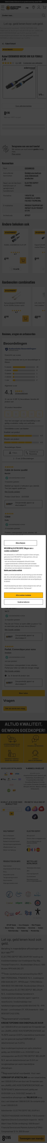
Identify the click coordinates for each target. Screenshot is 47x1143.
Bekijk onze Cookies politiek (13, 570)
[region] (23, 571)
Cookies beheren (24, 602)
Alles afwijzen (20, 543)
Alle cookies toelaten (23, 595)
